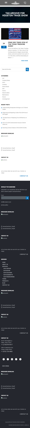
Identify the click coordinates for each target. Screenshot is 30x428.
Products (5, 280)
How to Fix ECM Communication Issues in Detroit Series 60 (14, 123)
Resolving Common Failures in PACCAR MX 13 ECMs (15, 127)
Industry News (5, 92)
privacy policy (4, 205)
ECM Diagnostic (8, 274)
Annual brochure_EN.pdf (9, 148)
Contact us (5, 285)
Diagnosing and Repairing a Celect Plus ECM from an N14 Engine (15, 113)
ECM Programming (8, 276)
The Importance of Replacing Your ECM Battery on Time (15, 118)
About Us (5, 264)
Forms (4, 278)
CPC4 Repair (7, 268)
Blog (3, 283)
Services (5, 266)
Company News (6, 80)
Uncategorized (6, 99)
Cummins (4, 84)
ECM (3, 88)
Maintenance (5, 95)
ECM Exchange (7, 272)
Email (2, 195)
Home (3, 262)
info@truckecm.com (6, 202)
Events (4, 90)
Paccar (4, 97)
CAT (3, 78)
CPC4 (3, 82)
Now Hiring (5, 366)
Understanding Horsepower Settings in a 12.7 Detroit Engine (15, 108)
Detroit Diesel (5, 86)
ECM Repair (6, 270)
